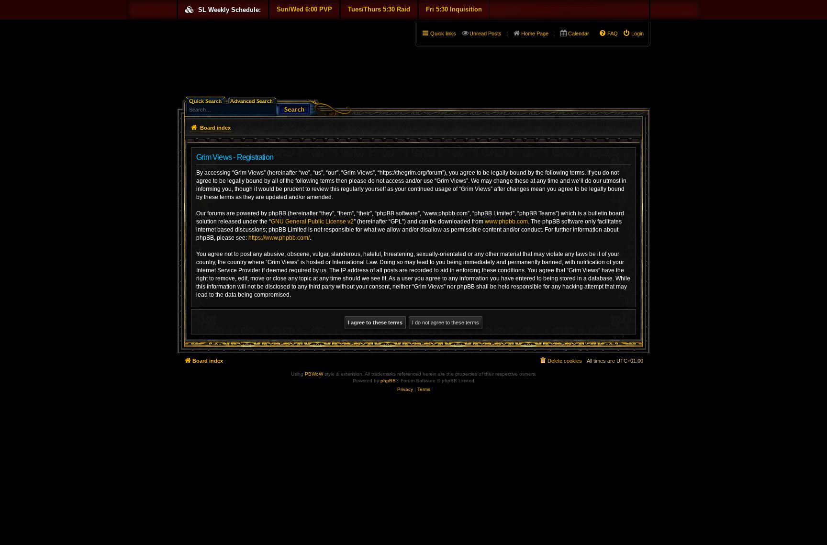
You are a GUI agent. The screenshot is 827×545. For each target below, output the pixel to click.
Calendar (578, 33)
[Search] (294, 108)
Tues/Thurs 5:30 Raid (379, 9)
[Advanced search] (253, 100)
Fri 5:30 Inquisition (454, 9)
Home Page (534, 33)
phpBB (388, 380)
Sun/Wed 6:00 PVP (304, 9)
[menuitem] (633, 33)
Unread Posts (485, 33)
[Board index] (182, 22)
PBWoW (314, 374)
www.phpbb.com (506, 221)
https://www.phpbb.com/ (279, 237)
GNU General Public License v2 (312, 221)
